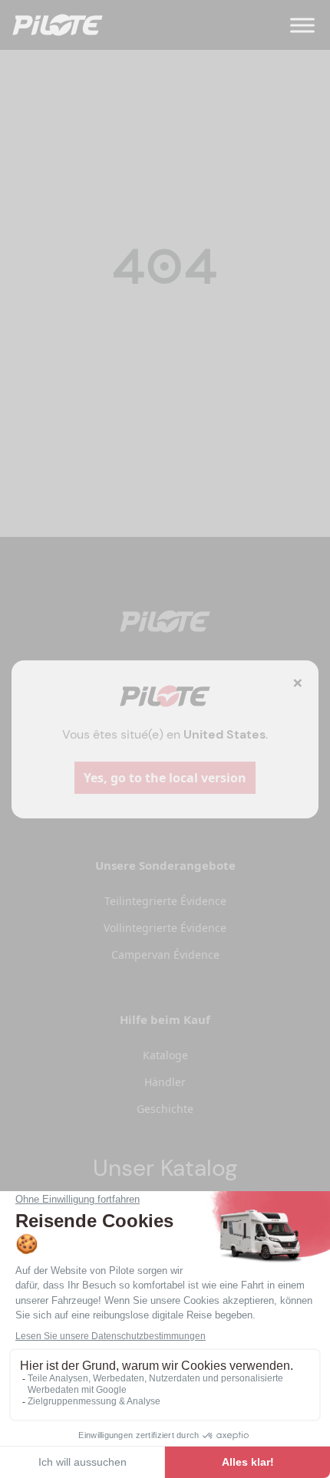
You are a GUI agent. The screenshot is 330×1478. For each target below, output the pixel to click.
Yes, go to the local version (165, 777)
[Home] (57, 25)
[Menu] (302, 25)
